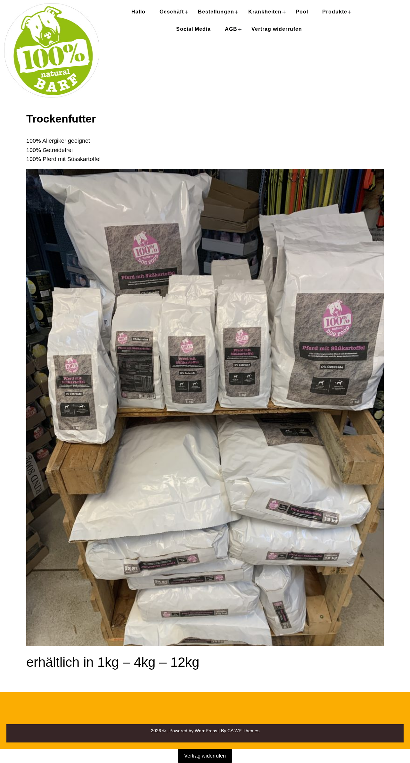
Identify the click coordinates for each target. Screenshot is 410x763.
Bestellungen (216, 11)
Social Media (193, 29)
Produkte (334, 11)
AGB (231, 29)
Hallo (138, 11)
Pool (302, 11)
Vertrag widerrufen (276, 29)
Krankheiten (265, 11)
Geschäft (172, 11)
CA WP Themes (243, 730)
